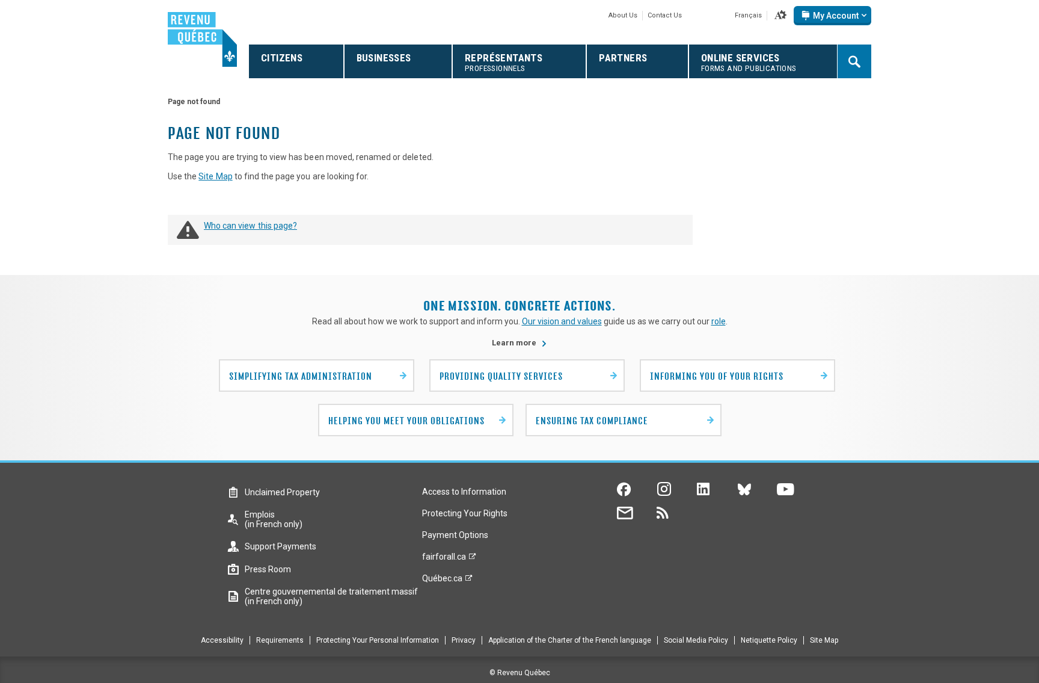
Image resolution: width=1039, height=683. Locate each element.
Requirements (280, 640)
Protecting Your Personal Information (377, 640)
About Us (622, 15)
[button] (780, 15)
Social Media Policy (696, 640)
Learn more (519, 342)
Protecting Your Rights (464, 513)
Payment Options (455, 535)
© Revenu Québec (519, 673)
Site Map (215, 176)
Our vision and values (562, 321)
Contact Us (665, 15)
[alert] (832, 15)
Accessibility (222, 640)
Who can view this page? (250, 225)
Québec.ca (442, 581)
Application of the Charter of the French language (569, 640)
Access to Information (464, 491)
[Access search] (854, 61)
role (718, 321)
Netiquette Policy (769, 640)
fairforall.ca (444, 559)
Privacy (464, 640)
